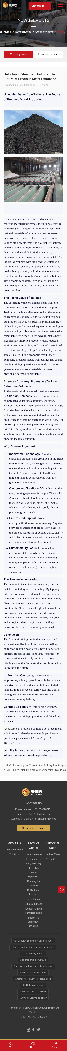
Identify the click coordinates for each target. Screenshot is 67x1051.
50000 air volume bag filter (33, 998)
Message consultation (33, 828)
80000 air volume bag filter (33, 991)
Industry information (48, 54)
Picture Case (53, 854)
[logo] (10, 5)
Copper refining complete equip (33, 910)
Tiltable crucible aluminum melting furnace (33, 947)
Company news (44, 31)
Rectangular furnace (33, 883)
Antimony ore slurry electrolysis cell (33, 979)
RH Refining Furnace (33, 892)
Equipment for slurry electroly (34, 861)
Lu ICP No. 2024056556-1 (33, 1017)
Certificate (14, 854)
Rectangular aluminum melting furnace (33, 941)
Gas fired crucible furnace (33, 960)
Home (7, 31)
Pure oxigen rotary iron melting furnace (33, 966)
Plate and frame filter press (33, 972)
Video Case (52, 859)
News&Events (23, 31)
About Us (14, 843)
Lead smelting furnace (33, 953)
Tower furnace (33, 899)
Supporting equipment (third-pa (33, 921)
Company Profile (14, 849)
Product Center (33, 845)
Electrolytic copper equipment (34, 872)
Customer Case (52, 845)
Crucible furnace (33, 903)
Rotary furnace (34, 854)
